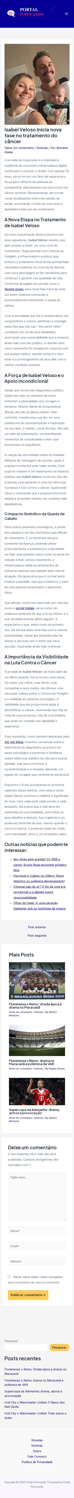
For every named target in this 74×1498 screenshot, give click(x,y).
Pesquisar (11, 1341)
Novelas (37, 1440)
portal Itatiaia (25, 608)
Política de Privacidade (37, 1462)
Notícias (42, 148)
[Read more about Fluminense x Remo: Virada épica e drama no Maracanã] (37, 980)
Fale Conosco (37, 1456)
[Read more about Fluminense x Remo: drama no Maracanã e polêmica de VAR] (37, 1040)
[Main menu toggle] (66, 14)
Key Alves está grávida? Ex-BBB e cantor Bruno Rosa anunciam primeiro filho (39, 864)
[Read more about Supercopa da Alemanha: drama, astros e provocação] (37, 1091)
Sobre (37, 1451)
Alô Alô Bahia (13, 742)
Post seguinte (37, 935)
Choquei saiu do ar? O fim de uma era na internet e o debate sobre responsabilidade (39, 892)
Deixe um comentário (19, 148)
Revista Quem (13, 289)
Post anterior (37, 927)
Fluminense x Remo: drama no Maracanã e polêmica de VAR (31, 1062)
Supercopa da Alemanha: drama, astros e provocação (34, 1111)
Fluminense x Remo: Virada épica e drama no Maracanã (35, 1005)
